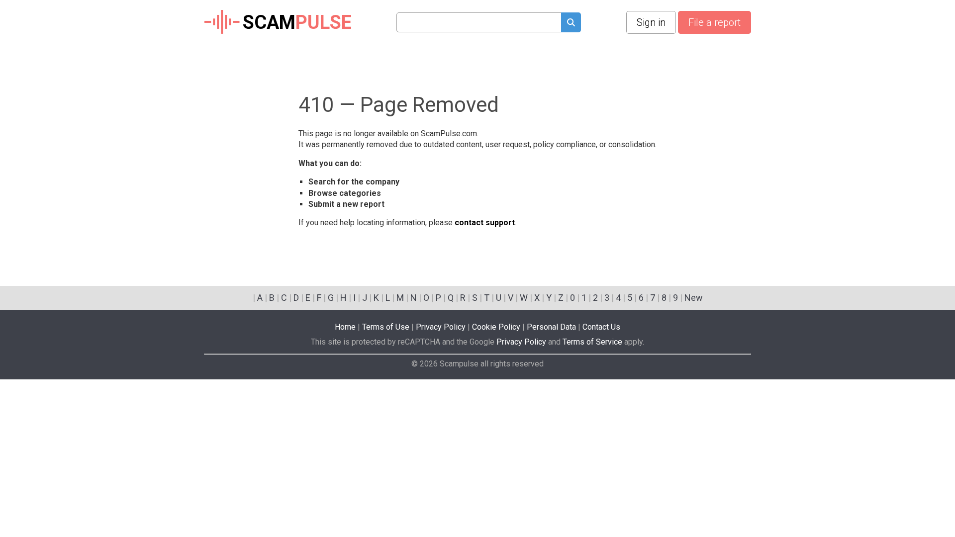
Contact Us (601, 327)
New (693, 297)
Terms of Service (592, 342)
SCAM (297, 22)
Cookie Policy (496, 327)
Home (345, 327)
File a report (714, 22)
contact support (485, 222)
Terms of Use (385, 327)
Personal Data (551, 327)
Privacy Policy (441, 327)
